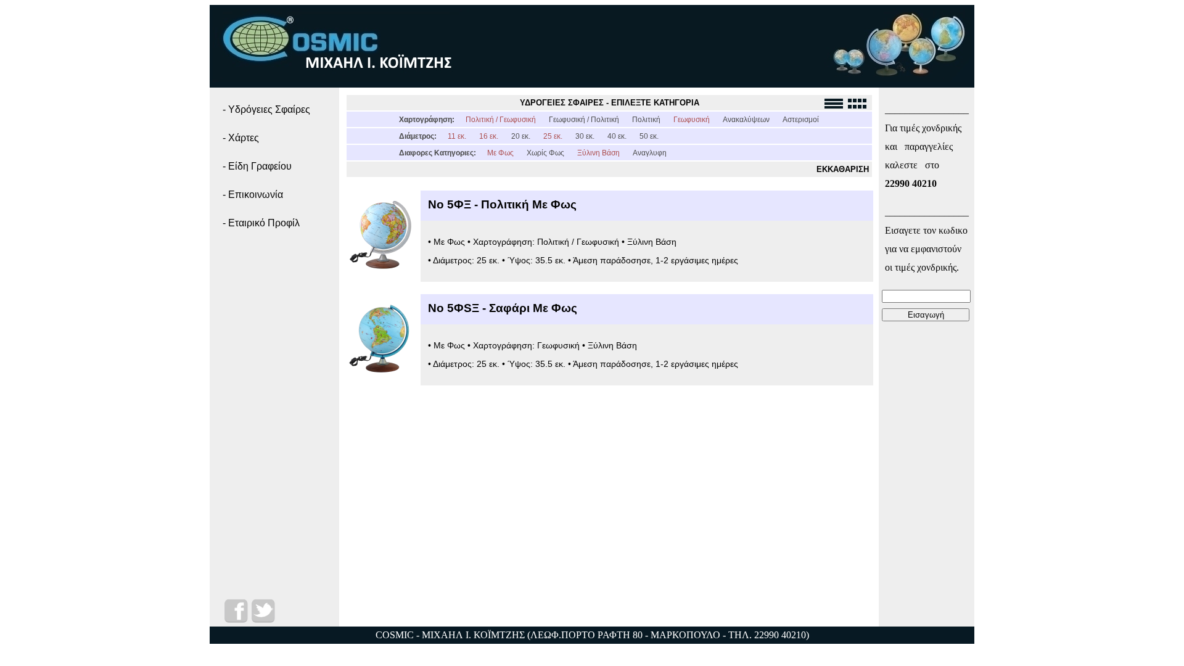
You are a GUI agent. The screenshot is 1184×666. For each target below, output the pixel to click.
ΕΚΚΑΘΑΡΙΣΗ (842, 169)
